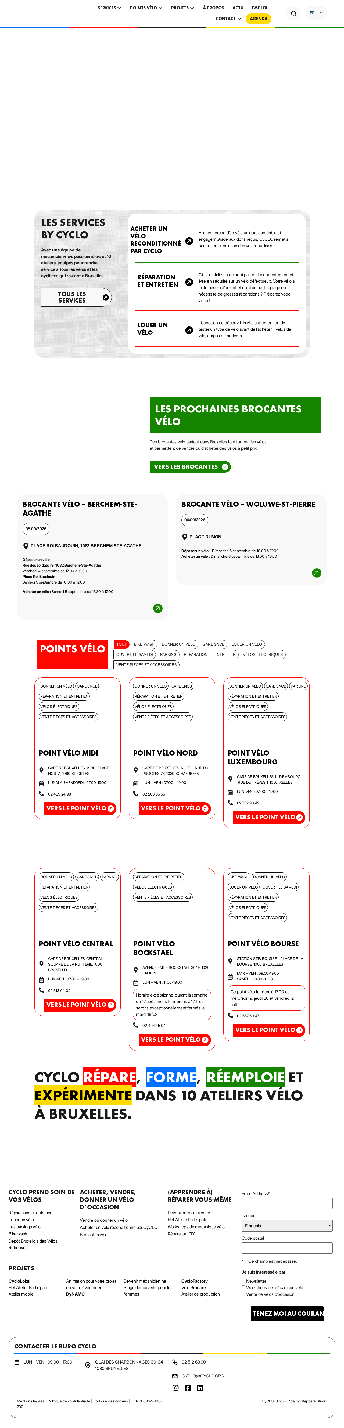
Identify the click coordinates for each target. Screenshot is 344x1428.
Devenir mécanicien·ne (145, 1281)
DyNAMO (75, 1294)
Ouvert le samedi (134, 654)
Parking (168, 654)
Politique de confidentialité (69, 1401)
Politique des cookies (110, 1401)
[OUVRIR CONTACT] (239, 19)
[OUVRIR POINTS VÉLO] (160, 8)
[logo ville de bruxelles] (322, 1374)
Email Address (256, 1193)
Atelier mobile (21, 1294)
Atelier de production (200, 1294)
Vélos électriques (263, 654)
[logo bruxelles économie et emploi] (295, 1374)
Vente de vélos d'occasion (270, 1294)
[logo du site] (39, 13)
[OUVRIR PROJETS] (192, 8)
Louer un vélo (247, 644)
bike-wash (144, 644)
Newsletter (256, 1281)
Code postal (253, 1238)
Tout (121, 644)
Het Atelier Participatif (28, 1287)
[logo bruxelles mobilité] (253, 1374)
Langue (249, 1215)
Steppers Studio (314, 1401)
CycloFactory (194, 1281)
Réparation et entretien (210, 654)
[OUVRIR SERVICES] (119, 8)
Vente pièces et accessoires (146, 665)
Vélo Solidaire (193, 1287)
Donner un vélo (178, 644)
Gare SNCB (213, 644)
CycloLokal (19, 1281)
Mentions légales (31, 1401)
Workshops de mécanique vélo (274, 1287)
